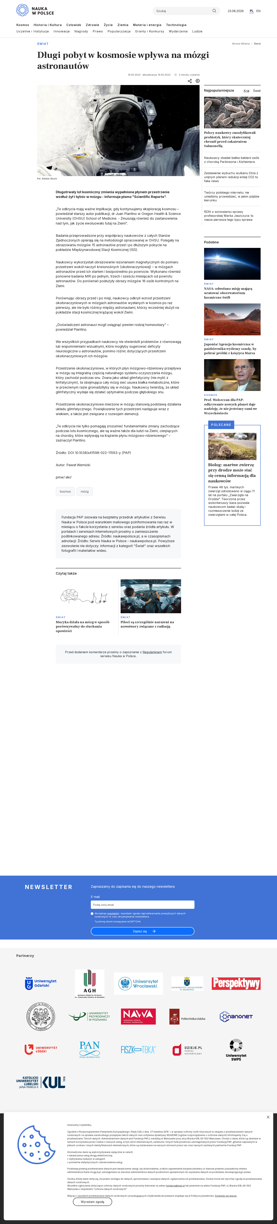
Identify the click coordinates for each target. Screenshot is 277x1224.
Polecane (221, 425)
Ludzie (197, 31)
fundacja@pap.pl (175, 1185)
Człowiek (73, 25)
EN (258, 11)
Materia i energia (147, 25)
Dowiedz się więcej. (226, 1195)
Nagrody (81, 31)
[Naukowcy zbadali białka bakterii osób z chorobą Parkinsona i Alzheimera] (232, 159)
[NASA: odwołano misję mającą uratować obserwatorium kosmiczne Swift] (232, 274)
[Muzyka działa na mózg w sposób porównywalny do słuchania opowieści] (86, 607)
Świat (43, 44)
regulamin (113, 913)
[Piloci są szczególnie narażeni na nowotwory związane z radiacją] (151, 607)
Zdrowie (92, 25)
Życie (108, 25)
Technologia (176, 25)
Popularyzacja (119, 31)
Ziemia (123, 25)
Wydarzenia (178, 31)
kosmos (65, 491)
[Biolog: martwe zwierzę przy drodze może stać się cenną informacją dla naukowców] (232, 475)
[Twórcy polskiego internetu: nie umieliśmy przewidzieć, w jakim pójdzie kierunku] (232, 196)
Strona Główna (241, 43)
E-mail (95, 897)
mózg (85, 491)
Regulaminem (152, 652)
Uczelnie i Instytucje (32, 31)
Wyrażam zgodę (92, 1202)
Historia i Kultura (48, 25)
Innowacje (62, 31)
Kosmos (22, 25)
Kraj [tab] (246, 91)
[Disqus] (118, 720)
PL (251, 11)
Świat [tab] (257, 91)
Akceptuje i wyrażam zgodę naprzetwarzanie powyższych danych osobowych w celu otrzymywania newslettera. (140, 915)
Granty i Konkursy (149, 31)
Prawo (98, 31)
